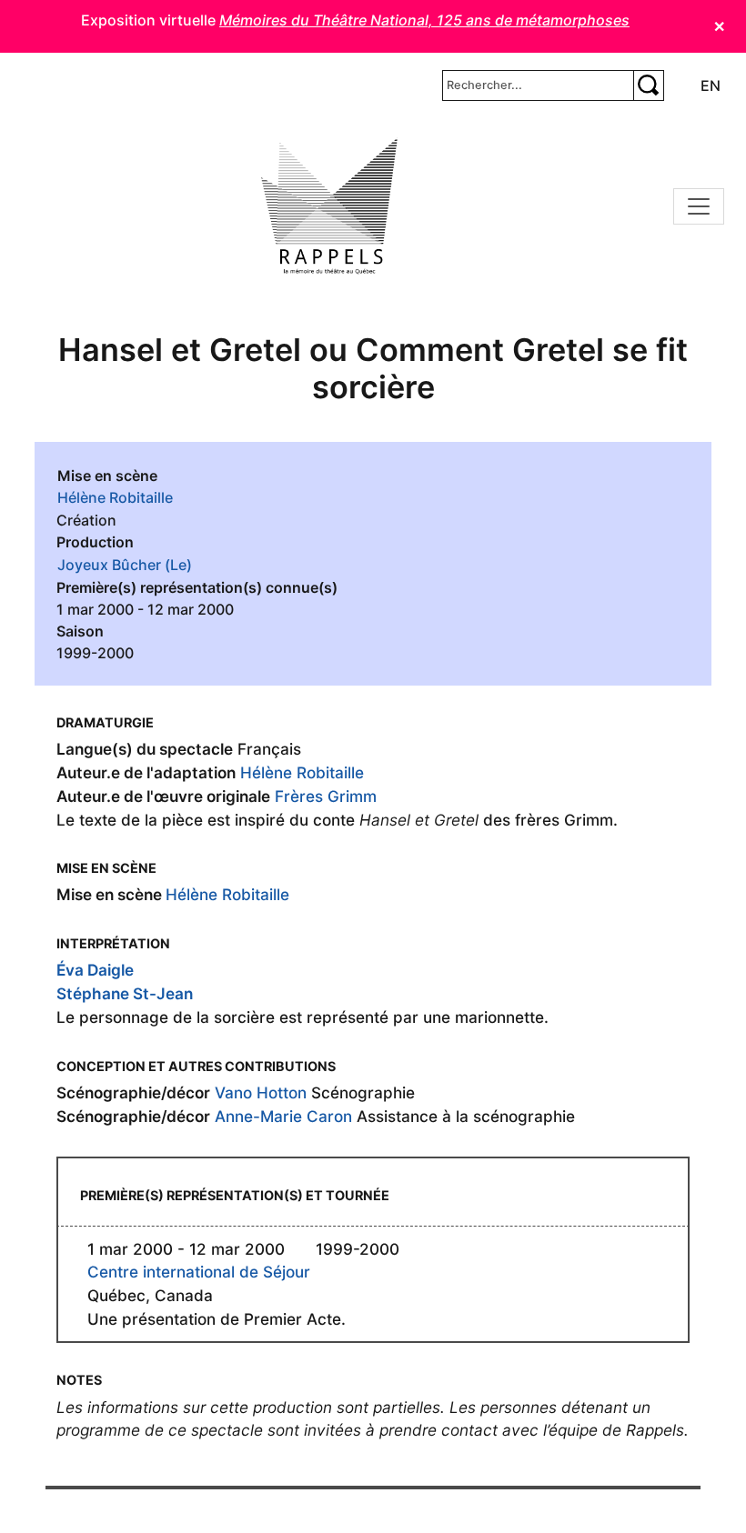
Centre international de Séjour (198, 1271)
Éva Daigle (95, 969)
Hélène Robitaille (115, 497)
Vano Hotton (261, 1092)
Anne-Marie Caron (283, 1116)
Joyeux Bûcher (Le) (124, 565)
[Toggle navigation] (698, 206)
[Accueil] (329, 206)
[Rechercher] (648, 85)
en (711, 85)
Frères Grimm (326, 796)
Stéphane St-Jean (124, 993)
